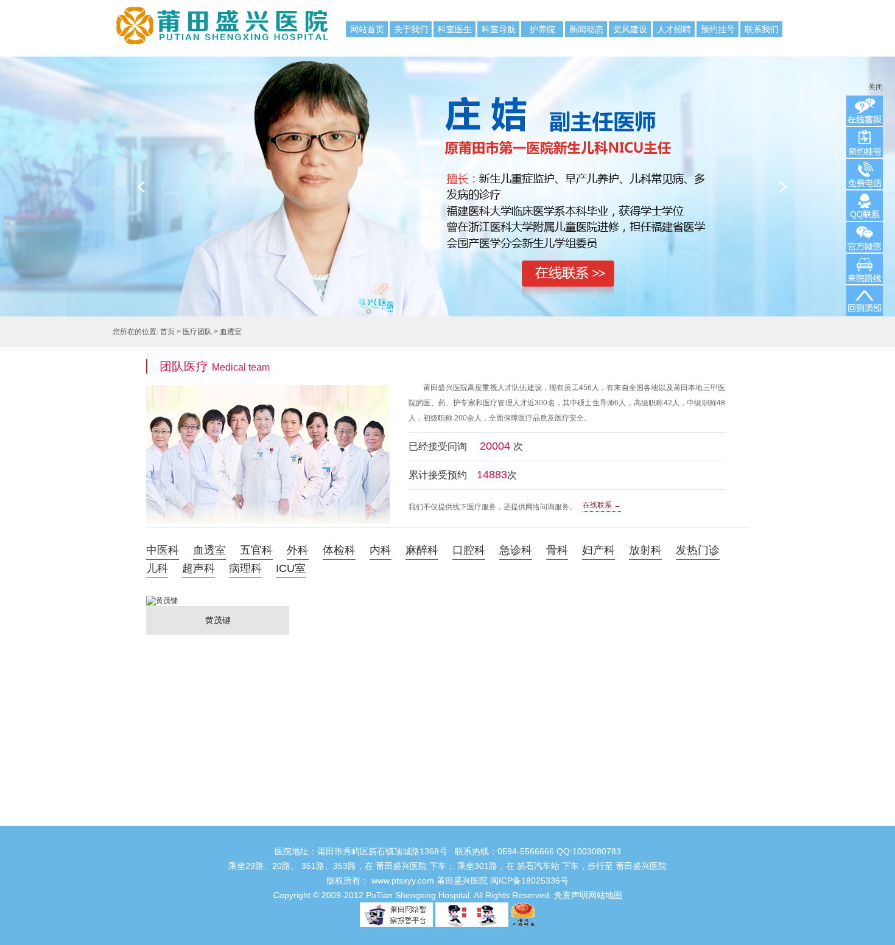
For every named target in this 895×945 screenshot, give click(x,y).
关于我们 (411, 29)
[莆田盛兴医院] (173, 20)
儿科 (157, 568)
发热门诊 (698, 550)
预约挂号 (718, 29)
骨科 (557, 550)
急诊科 (515, 550)
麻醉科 (421, 550)
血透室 (231, 331)
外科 (298, 550)
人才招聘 (674, 29)
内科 (380, 550)
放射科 (645, 550)
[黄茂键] (217, 632)
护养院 (542, 29)
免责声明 (571, 895)
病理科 (245, 568)
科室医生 (455, 29)
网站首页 (367, 29)
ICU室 (291, 568)
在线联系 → (602, 505)
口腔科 (468, 550)
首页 (167, 331)
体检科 (339, 550)
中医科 (162, 550)
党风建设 (630, 29)
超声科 (198, 568)
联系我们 (762, 29)
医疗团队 (197, 331)
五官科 (256, 550)
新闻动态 (586, 29)
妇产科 (598, 550)
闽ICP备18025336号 (529, 880)
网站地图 (605, 895)
